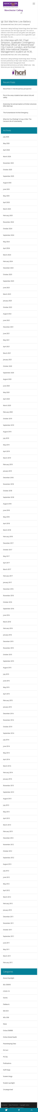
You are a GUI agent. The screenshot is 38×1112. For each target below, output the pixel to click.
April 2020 (6, 399)
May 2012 (6, 884)
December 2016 (8, 589)
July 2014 (6, 740)
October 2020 (7, 366)
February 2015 (8, 700)
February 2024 (8, 261)
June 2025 (6, 189)
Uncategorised (26, 24)
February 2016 (8, 628)
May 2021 (6, 340)
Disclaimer (4, 1105)
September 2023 (8, 281)
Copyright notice (24, 1105)
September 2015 (8, 661)
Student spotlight (9, 1083)
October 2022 (7, 307)
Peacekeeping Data (9, 1044)
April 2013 (6, 818)
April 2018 (6, 523)
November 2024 (8, 222)
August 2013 (7, 799)
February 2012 (8, 903)
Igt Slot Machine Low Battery (16, 21)
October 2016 (7, 602)
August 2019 (7, 432)
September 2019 (8, 425)
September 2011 (8, 936)
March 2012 (7, 897)
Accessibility (4, 1107)
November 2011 (8, 923)
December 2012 (8, 838)
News (5, 1024)
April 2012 (6, 890)
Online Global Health (10, 1037)
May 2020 (6, 392)
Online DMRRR (8, 1030)
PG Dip (5, 1057)
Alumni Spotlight (8, 978)
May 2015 (6, 687)
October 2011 (7, 930)
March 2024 (7, 255)
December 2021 (8, 327)
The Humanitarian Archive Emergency (16, 113)
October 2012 (7, 851)
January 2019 (7, 471)
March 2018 (7, 530)
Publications (7, 1063)
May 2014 (6, 753)
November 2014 (8, 720)
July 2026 (6, 137)
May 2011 (6, 949)
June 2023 (6, 288)
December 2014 (8, 713)
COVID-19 (6, 991)
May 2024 (6, 242)
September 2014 (8, 733)
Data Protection (13, 1105)
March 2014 (7, 766)
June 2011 (6, 943)
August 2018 (7, 504)
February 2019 (8, 464)
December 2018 (8, 478)
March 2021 (7, 353)
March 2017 (7, 569)
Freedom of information (17, 1107)
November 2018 (8, 484)
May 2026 (6, 143)
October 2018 (7, 491)
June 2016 (6, 615)
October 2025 (7, 170)
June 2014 (6, 746)
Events (5, 998)
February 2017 (8, 576)
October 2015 (7, 655)
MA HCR (5, 1011)
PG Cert (5, 1050)
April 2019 (6, 451)
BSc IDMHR (7, 985)
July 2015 (6, 674)
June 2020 (6, 386)
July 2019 (6, 438)
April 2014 (6, 759)
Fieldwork (6, 1004)
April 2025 (6, 202)
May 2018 (6, 517)
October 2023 (7, 274)
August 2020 (7, 379)
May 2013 (6, 812)
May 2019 (6, 445)
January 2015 (7, 707)
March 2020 (7, 405)
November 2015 (8, 648)
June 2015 (6, 681)
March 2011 (7, 956)
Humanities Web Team (8, 24)
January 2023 (7, 301)
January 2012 (7, 910)
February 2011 (8, 962)
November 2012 (8, 844)
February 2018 (8, 537)
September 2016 (8, 609)
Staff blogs (6, 1070)
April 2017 (6, 563)
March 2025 (7, 209)
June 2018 (6, 510)
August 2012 (7, 864)
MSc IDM (6, 1017)
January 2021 (7, 360)
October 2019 (7, 419)
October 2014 (7, 727)
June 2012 (6, 877)
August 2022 (7, 314)
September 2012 (8, 858)
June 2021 (6, 333)
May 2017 (6, 556)
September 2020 (8, 373)
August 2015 (7, 668)
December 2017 (8, 543)
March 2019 (7, 458)
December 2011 (8, 917)
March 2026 (7, 156)
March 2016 (7, 622)
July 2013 (6, 805)
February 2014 (8, 772)
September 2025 (8, 176)
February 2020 (8, 412)
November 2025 (8, 163)
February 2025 (8, 215)
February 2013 (8, 831)
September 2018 (8, 497)
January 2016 (7, 635)
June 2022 (6, 320)
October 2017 (7, 550)
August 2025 (7, 183)
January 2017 (7, 582)
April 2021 (6, 347)
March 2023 (7, 294)
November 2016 (8, 596)
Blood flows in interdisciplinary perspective (17, 89)
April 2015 (6, 694)
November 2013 (8, 786)
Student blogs (25, 54)
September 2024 (8, 235)
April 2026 (6, 150)
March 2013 (7, 825)
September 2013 (8, 792)
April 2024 (6, 248)
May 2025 (6, 196)
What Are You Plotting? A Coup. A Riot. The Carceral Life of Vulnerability (17, 120)
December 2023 (8, 268)
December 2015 (8, 641)
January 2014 (7, 779)
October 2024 (7, 229)
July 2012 (6, 871)
